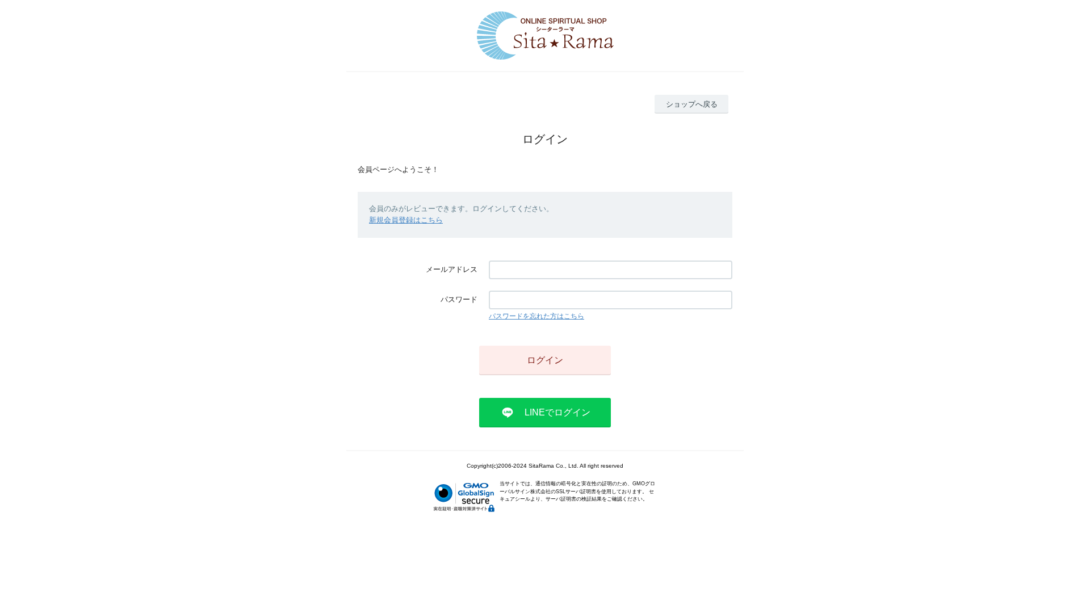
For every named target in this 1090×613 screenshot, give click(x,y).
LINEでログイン (557, 412)
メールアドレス (451, 269)
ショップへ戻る (692, 104)
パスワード (459, 299)
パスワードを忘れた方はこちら (536, 316)
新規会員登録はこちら (406, 220)
